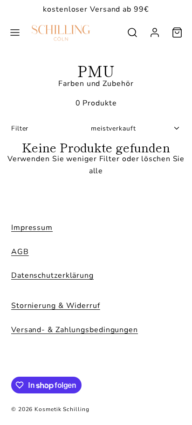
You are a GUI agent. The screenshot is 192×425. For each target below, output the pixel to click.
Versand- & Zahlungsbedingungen (74, 330)
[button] (15, 32)
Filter (19, 128)
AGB (20, 252)
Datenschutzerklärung (52, 275)
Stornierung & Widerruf (55, 306)
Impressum (32, 227)
